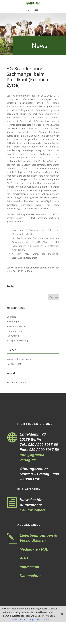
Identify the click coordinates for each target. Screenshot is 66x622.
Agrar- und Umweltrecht (19, 359)
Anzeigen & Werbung (17, 340)
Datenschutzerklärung (22, 619)
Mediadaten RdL (34, 549)
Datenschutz (30, 576)
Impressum (29, 567)
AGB (24, 558)
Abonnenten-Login (16, 326)
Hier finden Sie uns (16, 382)
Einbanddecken (15, 331)
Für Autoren (13, 335)
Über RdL (11, 316)
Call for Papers (33, 510)
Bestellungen (13, 321)
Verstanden (43, 619)
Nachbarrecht (14, 363)
